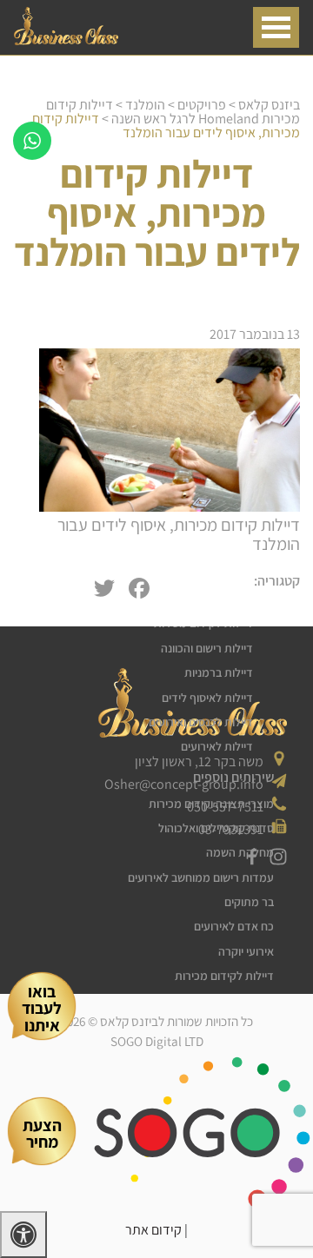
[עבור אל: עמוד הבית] (66, 40)
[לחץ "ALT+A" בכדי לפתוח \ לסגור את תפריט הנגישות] (23, 1234)
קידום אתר (153, 1230)
